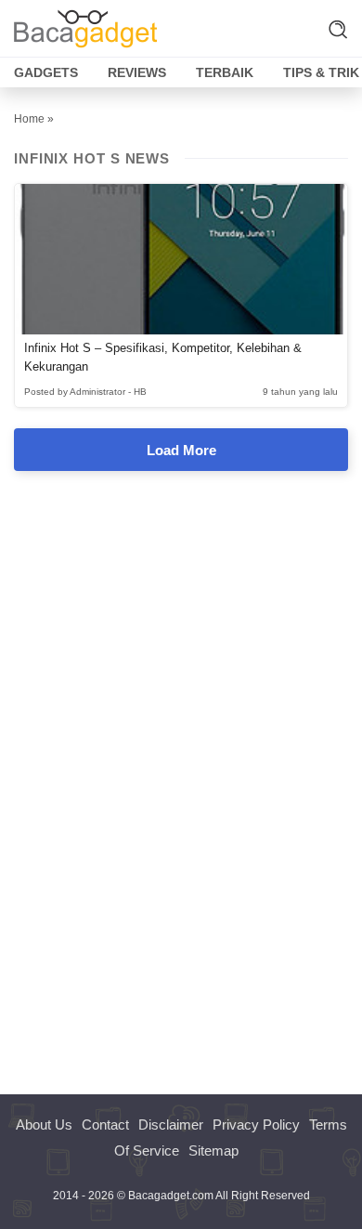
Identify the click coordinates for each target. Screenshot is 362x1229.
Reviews (137, 72)
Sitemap (213, 1150)
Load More (181, 450)
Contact (105, 1124)
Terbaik (224, 72)
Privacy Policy (256, 1124)
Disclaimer (170, 1124)
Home (29, 118)
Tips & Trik (321, 72)
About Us (44, 1124)
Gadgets (46, 72)
